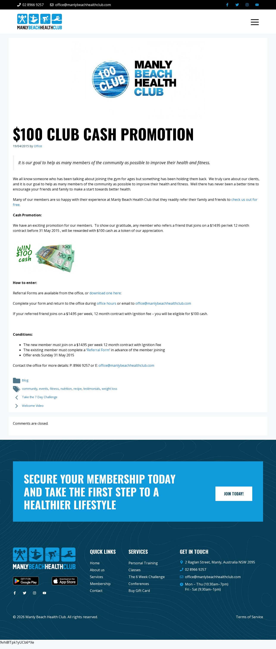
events (43, 389)
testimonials (91, 389)
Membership (100, 583)
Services (96, 576)
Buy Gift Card (139, 590)
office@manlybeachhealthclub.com (213, 576)
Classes (135, 570)
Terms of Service (249, 617)
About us (97, 570)
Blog (25, 380)
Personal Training (143, 563)
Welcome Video (33, 406)
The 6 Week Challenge (147, 576)
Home (95, 563)
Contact (96, 590)
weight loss (109, 389)
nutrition (66, 389)
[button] (252, 21)
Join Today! (234, 493)
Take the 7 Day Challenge (39, 397)
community (29, 389)
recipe (78, 389)
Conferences (139, 583)
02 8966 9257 (195, 569)
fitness (54, 389)
